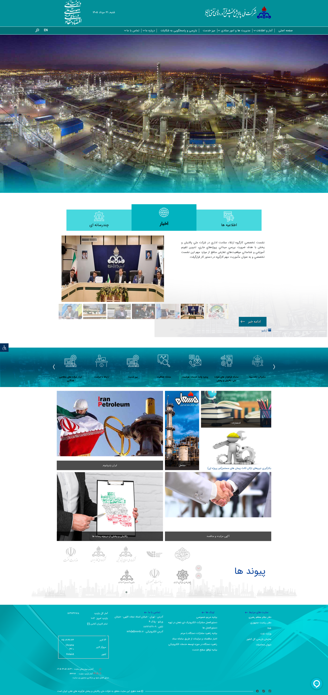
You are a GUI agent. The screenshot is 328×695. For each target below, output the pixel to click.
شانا (269, 628)
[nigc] (99, 554)
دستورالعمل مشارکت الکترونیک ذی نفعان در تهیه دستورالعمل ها (192, 625)
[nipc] (126, 554)
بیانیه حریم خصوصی (206, 617)
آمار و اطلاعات (264, 30)
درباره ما (150, 30)
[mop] (71, 554)
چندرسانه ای (99, 225)
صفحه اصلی (285, 30)
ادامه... (252, 322)
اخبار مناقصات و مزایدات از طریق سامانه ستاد (194, 639)
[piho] (126, 577)
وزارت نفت (265, 634)
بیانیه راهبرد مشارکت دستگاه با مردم (199, 633)
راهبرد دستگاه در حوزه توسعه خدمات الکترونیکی (192, 644)
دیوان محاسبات (263, 645)
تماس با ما (133, 30)
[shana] (154, 554)
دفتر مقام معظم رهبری (260, 617)
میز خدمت (209, 30)
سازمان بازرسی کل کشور (259, 639)
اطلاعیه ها (229, 225)
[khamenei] (182, 554)
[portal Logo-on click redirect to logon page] (238, 12)
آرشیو (265, 330)
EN (46, 30)
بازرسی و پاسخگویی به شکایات (179, 30)
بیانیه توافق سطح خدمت (204, 650)
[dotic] (182, 577)
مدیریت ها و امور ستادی (235, 30)
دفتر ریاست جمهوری (260, 623)
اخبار (164, 223)
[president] (154, 577)
